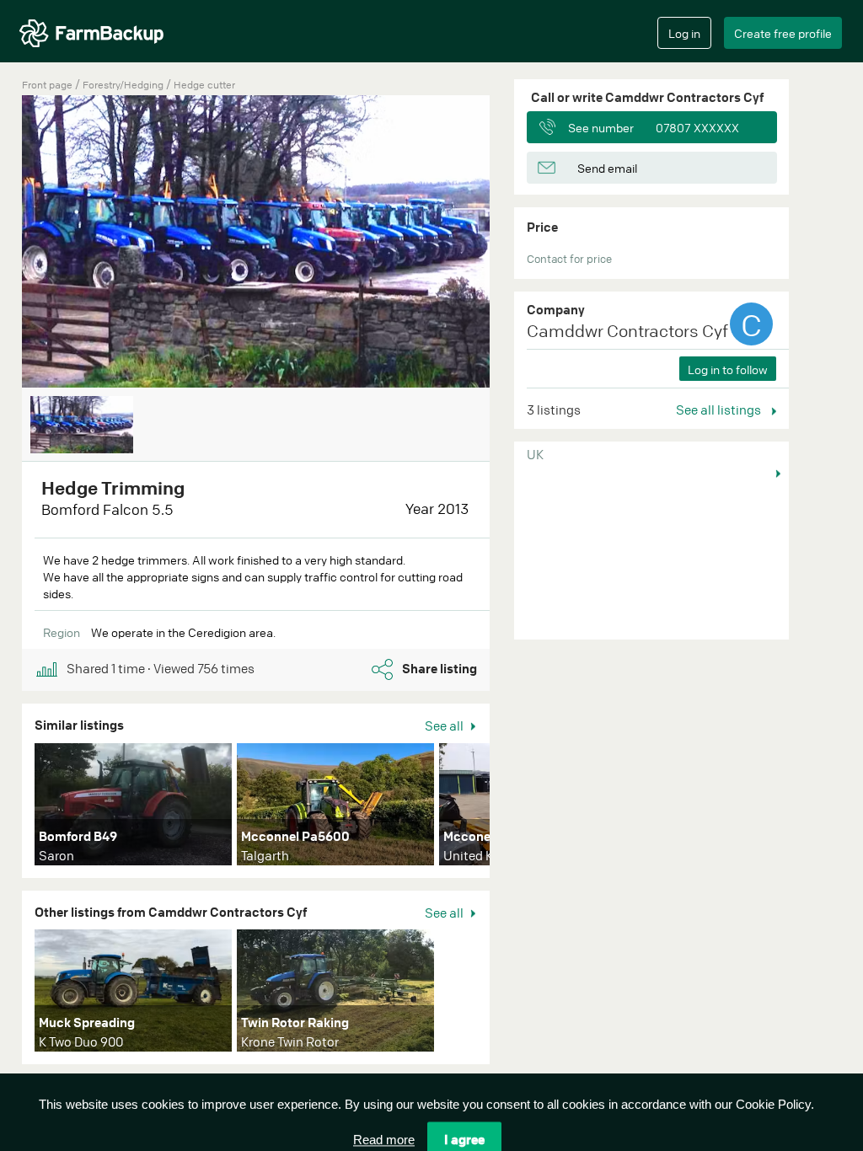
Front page (47, 84)
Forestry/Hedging (124, 84)
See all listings (720, 409)
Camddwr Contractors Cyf (627, 330)
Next (515, 808)
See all (445, 725)
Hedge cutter (204, 84)
